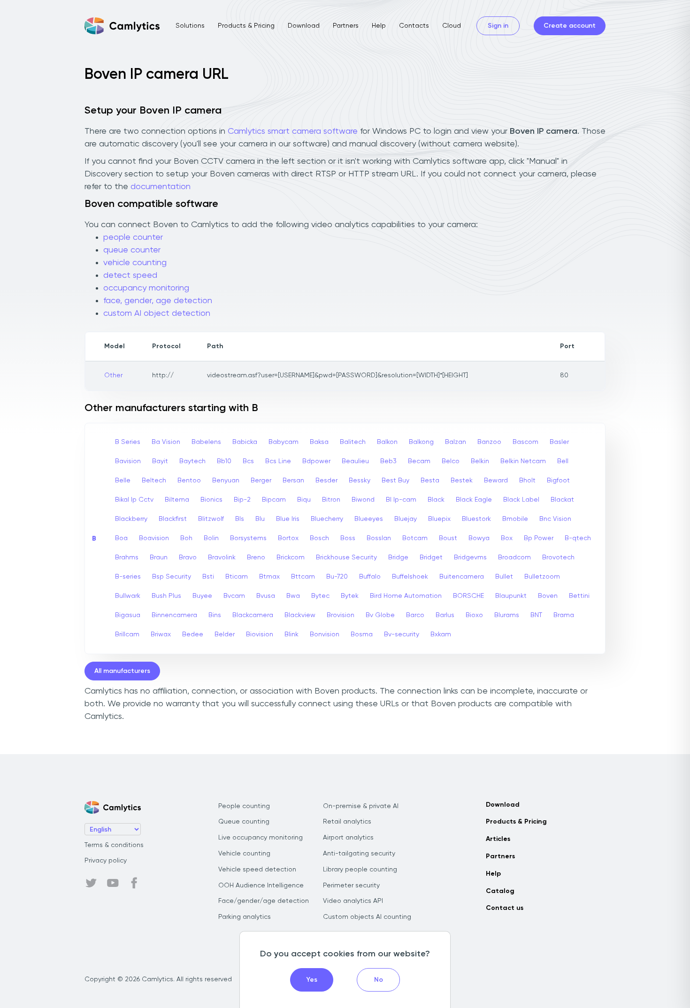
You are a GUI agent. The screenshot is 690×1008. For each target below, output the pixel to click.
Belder (225, 634)
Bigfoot (558, 480)
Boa (121, 538)
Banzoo (489, 442)
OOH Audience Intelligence (261, 885)
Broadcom (514, 557)
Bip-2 (242, 499)
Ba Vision (166, 442)
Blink (291, 634)
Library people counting (360, 869)
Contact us (504, 908)
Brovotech (558, 557)
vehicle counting (135, 263)
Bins (214, 615)
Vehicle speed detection (257, 869)
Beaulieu (355, 461)
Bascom (525, 442)
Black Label (521, 499)
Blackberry (131, 519)
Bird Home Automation (406, 596)
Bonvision (324, 634)
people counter (133, 237)
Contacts (414, 26)
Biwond (363, 499)
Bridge (398, 557)
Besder (326, 480)
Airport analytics (348, 837)
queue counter (132, 250)
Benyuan (225, 480)
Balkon (387, 442)
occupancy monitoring (146, 288)
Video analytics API (353, 901)
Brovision (340, 615)
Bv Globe (380, 615)
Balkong (421, 442)
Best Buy (395, 480)
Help (379, 26)
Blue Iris (287, 519)
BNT (536, 615)
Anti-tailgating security (359, 853)
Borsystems (248, 538)
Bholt (527, 480)
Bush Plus (166, 596)
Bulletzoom (542, 576)
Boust (448, 538)
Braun (159, 557)
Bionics (211, 499)
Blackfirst (173, 519)
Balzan (455, 442)
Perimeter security (351, 885)
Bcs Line (278, 461)
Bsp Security (171, 576)
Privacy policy (105, 860)
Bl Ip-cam (401, 499)
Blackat (562, 499)
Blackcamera (252, 615)
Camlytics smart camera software (293, 131)
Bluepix (439, 519)
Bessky (359, 480)
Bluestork (476, 519)
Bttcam (303, 576)
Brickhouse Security (346, 557)
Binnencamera (174, 615)
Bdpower (316, 461)
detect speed (130, 275)
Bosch (319, 538)
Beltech (154, 480)
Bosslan (379, 538)
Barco (415, 615)
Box (507, 538)
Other (113, 375)
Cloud (451, 26)
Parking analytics (244, 917)
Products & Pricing (246, 26)
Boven (548, 596)
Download (304, 26)
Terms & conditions (114, 845)
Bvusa (265, 596)
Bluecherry (327, 519)
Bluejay (405, 519)
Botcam (415, 538)
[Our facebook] (134, 883)
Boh (186, 538)
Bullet (504, 576)
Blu (260, 519)
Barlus (445, 615)
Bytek (350, 596)
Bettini (579, 596)
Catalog (500, 891)
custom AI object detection (156, 313)
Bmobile (515, 519)
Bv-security (401, 634)
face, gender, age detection (157, 301)
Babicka (244, 442)
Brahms (126, 557)
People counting (244, 806)
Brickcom (290, 557)
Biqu (304, 499)
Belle (122, 480)
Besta (430, 480)
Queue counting (243, 821)
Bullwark (127, 596)
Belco (451, 461)
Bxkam (440, 634)
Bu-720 (337, 576)
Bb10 (224, 461)
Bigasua (127, 615)
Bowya (479, 538)
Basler (559, 442)
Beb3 (388, 461)
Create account (570, 26)
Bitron (331, 499)
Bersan (293, 480)
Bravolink (222, 557)
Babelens (206, 442)
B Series (127, 442)
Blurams (506, 615)
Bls (239, 519)
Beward (496, 480)
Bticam (236, 576)
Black (436, 499)
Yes (312, 980)
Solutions (190, 26)
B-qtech (578, 538)
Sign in (498, 26)
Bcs (248, 461)
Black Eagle (474, 499)
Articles (498, 839)
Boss (347, 538)
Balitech (353, 442)
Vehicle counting (244, 853)
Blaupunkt (511, 596)
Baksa (319, 442)
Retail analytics (347, 821)
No (378, 980)
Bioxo (474, 615)
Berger (261, 480)
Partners (346, 26)
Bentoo (189, 480)
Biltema (177, 499)
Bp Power (538, 538)
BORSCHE (468, 596)
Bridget (431, 557)
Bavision (128, 461)
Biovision (259, 634)
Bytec (320, 596)
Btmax (269, 576)
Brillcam (127, 634)
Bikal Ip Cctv (134, 499)
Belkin (480, 461)
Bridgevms (470, 557)
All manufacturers (122, 671)
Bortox (288, 538)
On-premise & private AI (361, 806)
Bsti (208, 576)
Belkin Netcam (523, 461)
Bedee (192, 634)
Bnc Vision (555, 519)
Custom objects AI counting (367, 917)
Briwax (161, 634)
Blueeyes (368, 519)
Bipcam (274, 499)
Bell (562, 461)
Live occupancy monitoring (260, 837)
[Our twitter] (91, 883)
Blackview (299, 615)
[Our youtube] (112, 883)
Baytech (192, 461)
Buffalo (370, 576)
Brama (563, 615)
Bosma (362, 634)
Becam (419, 461)
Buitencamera (461, 576)
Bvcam (234, 596)
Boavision (154, 538)
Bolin (211, 538)
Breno (256, 557)
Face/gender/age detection (263, 901)
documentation (160, 187)
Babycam (283, 442)
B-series (128, 576)
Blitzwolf (211, 519)
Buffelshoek (410, 576)
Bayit (160, 461)
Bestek (462, 480)
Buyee (202, 596)
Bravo (188, 557)
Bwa (293, 596)
